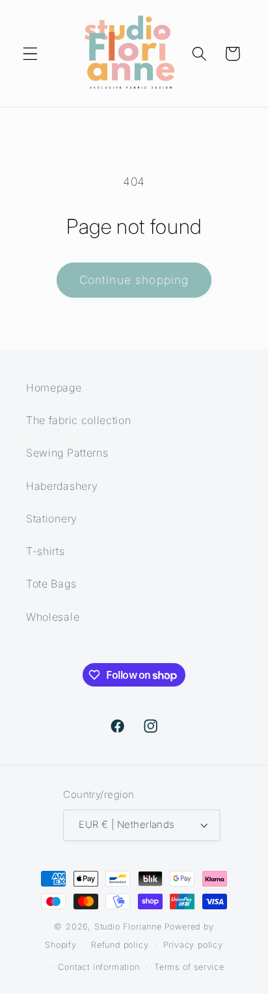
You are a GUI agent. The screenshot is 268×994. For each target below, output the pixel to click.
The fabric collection (78, 420)
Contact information (98, 967)
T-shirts (45, 551)
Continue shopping (134, 280)
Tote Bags (51, 583)
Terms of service (189, 967)
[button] (30, 53)
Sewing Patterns (67, 452)
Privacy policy (193, 945)
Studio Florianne (128, 926)
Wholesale (52, 616)
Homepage (54, 387)
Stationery (51, 518)
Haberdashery (62, 485)
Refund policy (119, 945)
